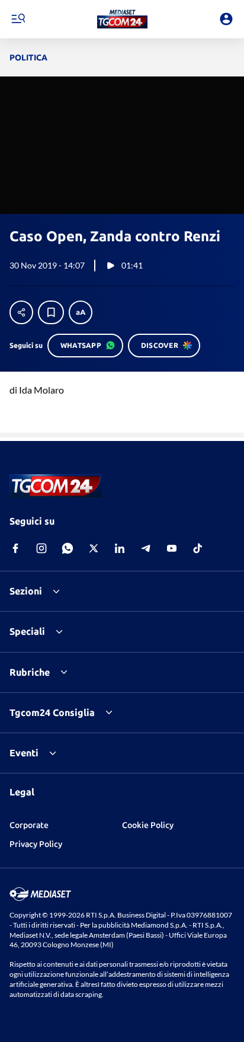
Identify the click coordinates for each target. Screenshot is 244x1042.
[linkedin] (120, 548)
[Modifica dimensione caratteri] (80, 312)
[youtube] (172, 548)
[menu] (17, 19)
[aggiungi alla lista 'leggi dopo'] (51, 312)
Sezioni (25, 591)
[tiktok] (198, 548)
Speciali (27, 631)
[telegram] (146, 548)
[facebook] (15, 548)
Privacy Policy (35, 844)
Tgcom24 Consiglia (52, 712)
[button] (122, 18)
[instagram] (41, 548)
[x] (93, 548)
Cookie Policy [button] (148, 825)
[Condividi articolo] (21, 312)
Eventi (23, 752)
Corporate (29, 825)
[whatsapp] (67, 548)
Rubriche (29, 672)
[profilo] (226, 19)
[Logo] (122, 18)
